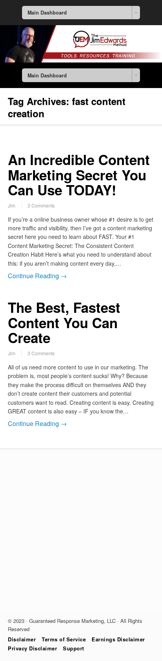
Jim (11, 205)
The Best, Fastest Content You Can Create (64, 322)
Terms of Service (64, 639)
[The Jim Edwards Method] (81, 60)
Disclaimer (22, 639)
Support (73, 648)
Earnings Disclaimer (118, 639)
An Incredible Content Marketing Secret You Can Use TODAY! (79, 175)
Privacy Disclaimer (32, 648)
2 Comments (41, 205)
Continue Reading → (37, 275)
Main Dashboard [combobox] (47, 12)
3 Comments (41, 353)
